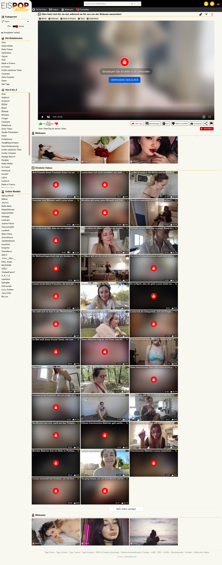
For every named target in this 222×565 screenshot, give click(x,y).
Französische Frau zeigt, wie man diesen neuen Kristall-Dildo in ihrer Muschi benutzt (152, 423)
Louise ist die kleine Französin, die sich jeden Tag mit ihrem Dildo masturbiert (54, 284)
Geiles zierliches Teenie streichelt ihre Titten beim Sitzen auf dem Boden (103, 395)
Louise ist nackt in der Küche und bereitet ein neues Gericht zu (152, 172)
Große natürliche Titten (12, 70)
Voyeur (5, 56)
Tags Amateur (88, 552)
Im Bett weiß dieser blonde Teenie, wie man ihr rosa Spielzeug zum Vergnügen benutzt (54, 339)
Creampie (6, 74)
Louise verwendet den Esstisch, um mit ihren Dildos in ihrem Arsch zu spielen (54, 479)
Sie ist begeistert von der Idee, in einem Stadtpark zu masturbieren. (103, 284)
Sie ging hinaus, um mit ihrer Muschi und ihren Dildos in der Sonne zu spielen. (103, 479)
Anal (4, 60)
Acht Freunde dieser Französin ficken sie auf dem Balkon (54, 172)
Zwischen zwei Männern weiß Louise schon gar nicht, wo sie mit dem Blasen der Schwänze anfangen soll (54, 200)
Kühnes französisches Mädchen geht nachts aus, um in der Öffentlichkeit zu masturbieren (103, 423)
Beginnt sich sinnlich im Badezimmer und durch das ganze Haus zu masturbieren (54, 367)
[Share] (206, 123)
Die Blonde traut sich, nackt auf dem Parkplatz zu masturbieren (54, 423)
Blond (44, 19)
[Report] (211, 123)
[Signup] (206, 4)
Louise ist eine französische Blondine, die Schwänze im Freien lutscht (103, 312)
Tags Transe (74, 552)
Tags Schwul (61, 552)
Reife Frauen (7, 49)
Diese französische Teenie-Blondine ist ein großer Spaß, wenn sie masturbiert (152, 367)
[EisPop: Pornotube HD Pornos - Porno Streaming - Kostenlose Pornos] (16, 6)
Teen (4, 42)
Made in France (9, 63)
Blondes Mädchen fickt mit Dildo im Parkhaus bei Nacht (54, 451)
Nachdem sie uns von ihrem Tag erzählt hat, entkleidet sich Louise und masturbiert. (152, 395)
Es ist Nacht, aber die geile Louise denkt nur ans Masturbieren (152, 284)
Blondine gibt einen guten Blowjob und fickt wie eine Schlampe (103, 200)
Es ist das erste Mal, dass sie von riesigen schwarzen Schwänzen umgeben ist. (54, 228)
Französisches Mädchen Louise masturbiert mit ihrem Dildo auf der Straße (152, 451)
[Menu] (212, 4)
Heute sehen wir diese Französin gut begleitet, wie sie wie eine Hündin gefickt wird (103, 228)
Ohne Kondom (8, 77)
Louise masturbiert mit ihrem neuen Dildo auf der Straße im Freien (103, 451)
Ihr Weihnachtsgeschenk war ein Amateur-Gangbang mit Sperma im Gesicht (54, 256)
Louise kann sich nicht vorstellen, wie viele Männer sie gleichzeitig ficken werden (103, 172)
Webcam (54, 19)
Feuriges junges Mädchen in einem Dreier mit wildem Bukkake (152, 228)
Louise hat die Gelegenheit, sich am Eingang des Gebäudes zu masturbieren (152, 312)
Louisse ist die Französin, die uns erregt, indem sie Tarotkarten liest (54, 395)
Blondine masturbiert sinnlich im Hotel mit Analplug (152, 200)
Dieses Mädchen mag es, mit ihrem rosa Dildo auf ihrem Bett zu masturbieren (103, 339)
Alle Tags (6, 84)
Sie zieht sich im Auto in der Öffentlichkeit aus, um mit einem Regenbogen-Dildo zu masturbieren (54, 312)
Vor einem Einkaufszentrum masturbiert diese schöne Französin (152, 256)
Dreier (4, 81)
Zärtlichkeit (7, 53)
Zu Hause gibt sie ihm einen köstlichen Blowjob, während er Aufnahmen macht (103, 256)
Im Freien (6, 67)
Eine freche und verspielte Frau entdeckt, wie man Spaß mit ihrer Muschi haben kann (152, 339)
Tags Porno (49, 552)
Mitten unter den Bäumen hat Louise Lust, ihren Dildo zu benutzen (103, 367)
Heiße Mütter (7, 46)
